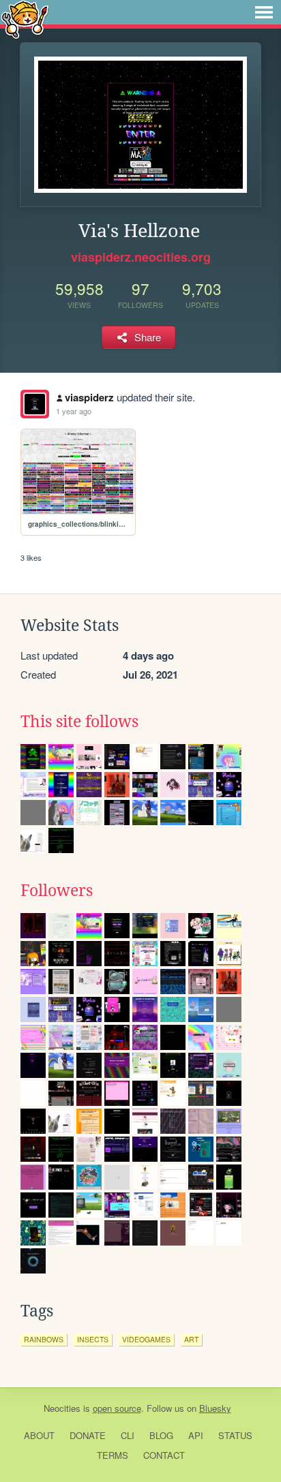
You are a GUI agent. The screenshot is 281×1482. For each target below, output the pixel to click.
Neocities (62, 1408)
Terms (112, 1455)
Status (235, 1435)
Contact (164, 1455)
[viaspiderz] (34, 404)
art (191, 1339)
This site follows (79, 721)
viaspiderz (89, 397)
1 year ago (73, 410)
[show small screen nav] (264, 12)
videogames (146, 1339)
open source (117, 1408)
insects (92, 1339)
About (39, 1435)
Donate (88, 1435)
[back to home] (25, 19)
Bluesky (215, 1408)
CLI (127, 1435)
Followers (56, 890)
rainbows (43, 1339)
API (195, 1435)
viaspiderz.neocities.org (141, 257)
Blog (161, 1435)
